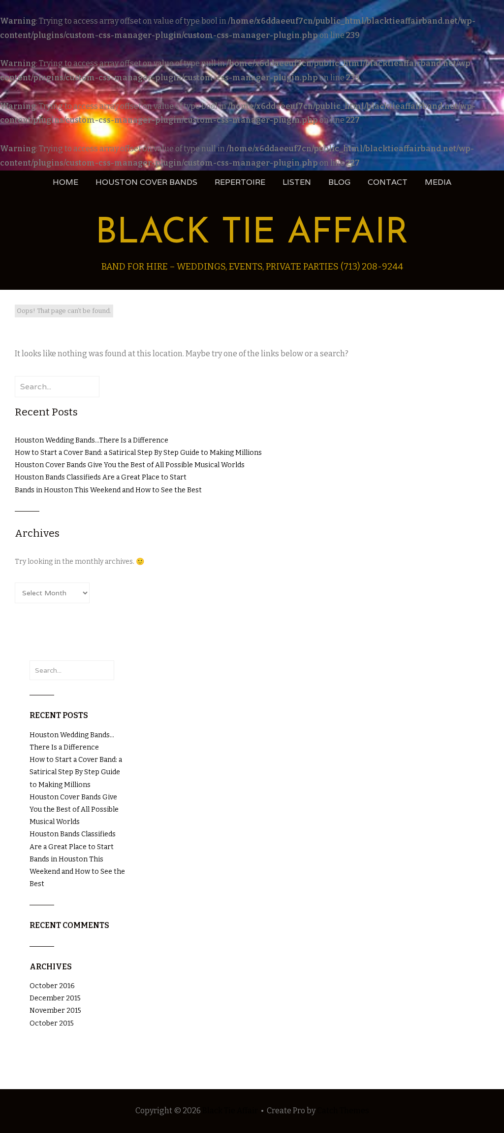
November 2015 (55, 1010)
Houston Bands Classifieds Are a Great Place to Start (101, 477)
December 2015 (55, 998)
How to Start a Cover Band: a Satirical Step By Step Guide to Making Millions (138, 452)
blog (339, 182)
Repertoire (240, 182)
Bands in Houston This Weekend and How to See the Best (108, 490)
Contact (388, 182)
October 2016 (52, 986)
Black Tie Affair (252, 233)
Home (65, 182)
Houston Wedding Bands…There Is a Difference (91, 440)
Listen (297, 182)
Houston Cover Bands (146, 182)
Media (438, 182)
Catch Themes (343, 1110)
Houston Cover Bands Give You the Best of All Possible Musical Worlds (130, 465)
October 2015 (52, 1023)
